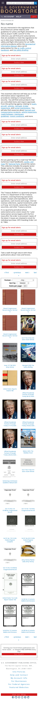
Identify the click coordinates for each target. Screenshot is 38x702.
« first (6, 272)
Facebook (13, 697)
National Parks (14, 164)
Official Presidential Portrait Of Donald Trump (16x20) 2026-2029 (28, 423)
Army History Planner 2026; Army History (28, 560)
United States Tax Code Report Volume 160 (10, 599)
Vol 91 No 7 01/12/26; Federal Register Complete (10, 540)
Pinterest (25, 697)
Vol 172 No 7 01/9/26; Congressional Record (28, 509)
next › (27, 272)
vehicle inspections (29, 112)
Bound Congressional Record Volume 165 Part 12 (28, 310)
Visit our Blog (19, 694)
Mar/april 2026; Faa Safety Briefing (28, 366)
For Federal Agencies (19, 684)
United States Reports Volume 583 (10, 390)
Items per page (15, 286)
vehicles (11, 106)
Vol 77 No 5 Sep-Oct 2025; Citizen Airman (28, 470)
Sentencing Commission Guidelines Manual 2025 (10, 481)
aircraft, (4, 106)
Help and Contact (19, 675)
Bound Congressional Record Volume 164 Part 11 (9, 310)
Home (3, 20)
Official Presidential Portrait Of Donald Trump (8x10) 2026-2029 (28, 394)
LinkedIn (28, 697)
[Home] (19, 12)
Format (7, 280)
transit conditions (17, 116)
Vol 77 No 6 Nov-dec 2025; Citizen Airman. (28, 338)
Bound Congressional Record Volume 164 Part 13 (9, 335)
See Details (19, 654)
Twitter (16, 697)
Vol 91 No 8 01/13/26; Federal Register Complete (28, 540)
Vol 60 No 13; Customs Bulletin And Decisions (10, 631)
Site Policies (19, 672)
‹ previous (17, 272)
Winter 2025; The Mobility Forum (28, 452)
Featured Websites (19, 687)
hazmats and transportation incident (18, 111)
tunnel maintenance (22, 108)
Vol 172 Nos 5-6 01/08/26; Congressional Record (10, 510)
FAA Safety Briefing (20, 50)
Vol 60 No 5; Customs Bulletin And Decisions (28, 600)
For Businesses (19, 681)
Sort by (12, 283)
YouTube (22, 697)
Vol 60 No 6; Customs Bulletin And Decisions (28, 631)
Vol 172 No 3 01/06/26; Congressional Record (10, 568)
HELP (18, 16)
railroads (18, 106)
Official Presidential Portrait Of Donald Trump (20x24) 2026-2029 (10, 453)
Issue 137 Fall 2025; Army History (10, 366)
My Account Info (19, 678)
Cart (34, 16)
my (7, 16)
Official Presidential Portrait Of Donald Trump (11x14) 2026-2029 (10, 423)
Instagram (19, 697)
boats (34, 104)
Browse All (9, 20)
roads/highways (7, 114)
